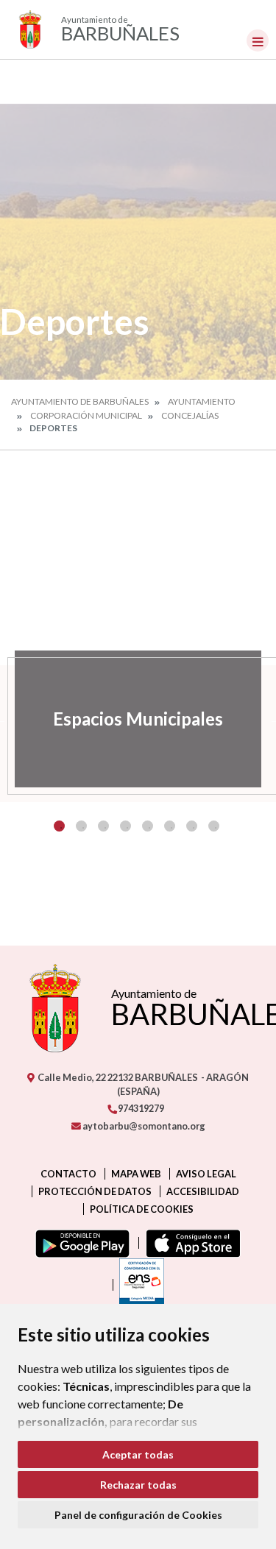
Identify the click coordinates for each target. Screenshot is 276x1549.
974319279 (140, 1108)
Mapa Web (136, 1174)
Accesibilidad (202, 1191)
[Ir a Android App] (79, 1243)
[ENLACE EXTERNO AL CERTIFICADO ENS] (138, 1285)
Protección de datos (95, 1191)
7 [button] (191, 826)
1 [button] (59, 826)
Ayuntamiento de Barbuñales (80, 401)
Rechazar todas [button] (138, 1484)
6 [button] (169, 826)
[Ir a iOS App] (190, 1243)
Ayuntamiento (202, 401)
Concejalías (190, 415)
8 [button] (213, 826)
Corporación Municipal (86, 415)
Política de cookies (142, 1209)
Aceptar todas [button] (138, 1454)
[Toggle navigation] (258, 40)
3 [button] (103, 826)
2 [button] (81, 826)
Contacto (68, 1174)
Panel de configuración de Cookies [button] (138, 1515)
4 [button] (125, 826)
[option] (138, 719)
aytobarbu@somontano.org (143, 1126)
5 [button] (147, 826)
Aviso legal (206, 1174)
